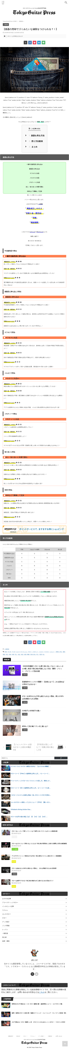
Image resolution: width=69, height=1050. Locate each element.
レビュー (52, 651)
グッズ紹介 (41, 1036)
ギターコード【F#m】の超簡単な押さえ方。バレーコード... (30, 773)
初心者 (18, 1036)
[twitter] (25, 42)
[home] (36, 974)
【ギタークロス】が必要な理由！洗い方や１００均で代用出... (31, 795)
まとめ (33, 147)
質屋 (40, 654)
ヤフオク (46, 651)
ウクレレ (32, 1036)
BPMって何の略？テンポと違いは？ (35, 726)
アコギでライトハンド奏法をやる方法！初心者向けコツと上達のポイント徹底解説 (37, 856)
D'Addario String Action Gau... (21, 809)
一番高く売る (58, 651)
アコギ (13, 651)
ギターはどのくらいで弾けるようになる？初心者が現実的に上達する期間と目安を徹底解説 (39, 843)
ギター (30, 651)
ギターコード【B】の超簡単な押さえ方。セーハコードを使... (30, 788)
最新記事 (10, 1036)
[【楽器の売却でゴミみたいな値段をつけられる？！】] (39, 42)
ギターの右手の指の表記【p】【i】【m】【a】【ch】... (29, 817)
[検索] (61, 758)
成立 (19, 654)
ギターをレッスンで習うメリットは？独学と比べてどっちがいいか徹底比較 (35, 831)
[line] (43, 42)
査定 (22, 654)
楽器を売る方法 (36, 135)
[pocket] (34, 42)
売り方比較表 (36, 141)
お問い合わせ (59, 1036)
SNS (6, 651)
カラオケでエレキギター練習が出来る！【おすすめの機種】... (31, 766)
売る (7, 654)
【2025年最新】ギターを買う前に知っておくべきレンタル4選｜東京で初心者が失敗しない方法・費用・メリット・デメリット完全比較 (42, 668)
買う (37, 654)
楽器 (25, 654)
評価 (31, 654)
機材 (28, 654)
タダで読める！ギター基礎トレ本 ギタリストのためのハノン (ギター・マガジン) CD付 (38, 1022)
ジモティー (35, 651)
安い (16, 654)
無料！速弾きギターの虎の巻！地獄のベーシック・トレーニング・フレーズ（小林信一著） (39, 1013)
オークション (23, 651)
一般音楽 (6, 649)
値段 (64, 651)
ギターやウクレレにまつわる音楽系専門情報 (34, 1039)
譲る (34, 654)
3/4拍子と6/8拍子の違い (31, 711)
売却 (10, 654)
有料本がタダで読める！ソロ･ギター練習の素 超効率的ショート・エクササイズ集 (37, 1004)
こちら (41, 992)
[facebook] (30, 42)
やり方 (9, 651)
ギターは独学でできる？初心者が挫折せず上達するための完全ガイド (32, 881)
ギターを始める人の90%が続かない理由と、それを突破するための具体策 (34, 868)
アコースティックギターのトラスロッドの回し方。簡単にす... (31, 781)
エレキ (18, 651)
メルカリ (41, 651)
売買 (13, 654)
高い (43, 654)
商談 (4, 654)
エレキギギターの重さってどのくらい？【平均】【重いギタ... (31, 802)
